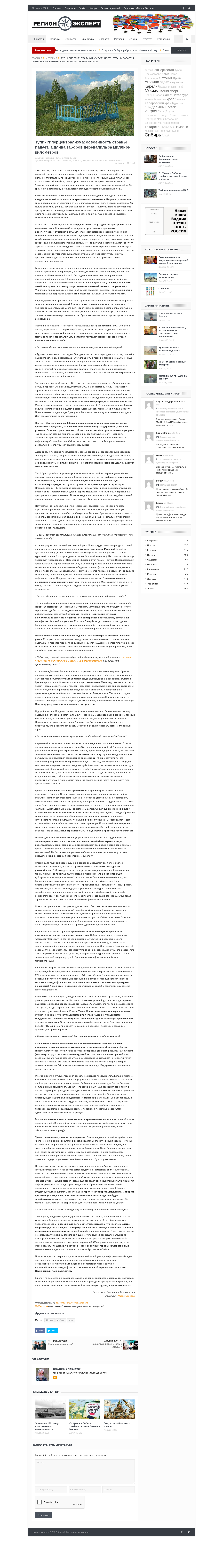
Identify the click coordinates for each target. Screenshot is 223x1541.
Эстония (166, 78)
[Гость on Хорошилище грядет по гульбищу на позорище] (149, 458)
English (82, 8)
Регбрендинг (164, 39)
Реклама (151, 574)
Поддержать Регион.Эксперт (139, 8)
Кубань (179, 70)
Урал (71, 1320)
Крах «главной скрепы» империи (172, 363)
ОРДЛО (164, 82)
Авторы (93, 8)
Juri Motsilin (163, 433)
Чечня (161, 119)
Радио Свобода (126, 1295)
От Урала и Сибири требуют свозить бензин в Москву (91, 50)
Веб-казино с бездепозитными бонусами (168, 158)
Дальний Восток (163, 107)
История (119, 39)
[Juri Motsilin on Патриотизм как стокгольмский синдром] (149, 436)
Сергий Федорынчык (168, 401)
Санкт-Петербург (175, 95)
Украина (152, 81)
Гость (159, 455)
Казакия (149, 131)
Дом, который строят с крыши (117, 1425)
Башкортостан (163, 70)
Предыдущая (59, 1340)
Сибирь (60, 1320)
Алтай (165, 135)
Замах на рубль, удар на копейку (173, 377)
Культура (147, 39)
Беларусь (163, 115)
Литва (173, 115)
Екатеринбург (163, 131)
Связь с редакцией (110, 8)
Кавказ (149, 99)
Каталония (171, 119)
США (148, 107)
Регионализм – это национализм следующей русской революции (173, 260)
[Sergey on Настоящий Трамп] (149, 483)
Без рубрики (153, 540)
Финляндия (151, 78)
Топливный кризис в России (171, 315)
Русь (159, 123)
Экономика (87, 39)
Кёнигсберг (169, 90)
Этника (133, 39)
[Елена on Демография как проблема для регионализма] (149, 506)
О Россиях (165, 288)
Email (132, 163)
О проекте (70, 8)
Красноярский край (171, 86)
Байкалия (168, 127)
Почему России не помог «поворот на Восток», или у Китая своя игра (172, 411)
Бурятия (177, 103)
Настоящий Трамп (168, 484)
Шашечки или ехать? (60, 1344)
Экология (104, 39)
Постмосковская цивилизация (168, 276)
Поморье (181, 127)
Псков (173, 74)
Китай (148, 70)
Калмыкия (159, 99)
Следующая (111, 1340)
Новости (39, 39)
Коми (165, 74)
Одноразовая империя (154, 50)
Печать (121, 163)
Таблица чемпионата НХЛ (173, 190)
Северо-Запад (153, 95)
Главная (57, 8)
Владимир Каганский (44, 158)
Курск (175, 131)
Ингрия (151, 110)
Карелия (152, 86)
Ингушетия (176, 82)
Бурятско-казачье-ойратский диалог (169, 349)
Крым (177, 78)
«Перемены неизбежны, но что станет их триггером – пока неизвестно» (172, 332)
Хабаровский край (158, 103)
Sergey (160, 480)
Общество (70, 39)
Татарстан (153, 126)
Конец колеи (130, 50)
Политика (54, 39)
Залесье (180, 99)
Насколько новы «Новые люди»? (106, 1345)
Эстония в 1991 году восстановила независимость (47, 1426)
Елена (159, 502)
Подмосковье (153, 74)
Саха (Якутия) (166, 111)
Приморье (151, 115)
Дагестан (150, 123)
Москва (49, 1320)
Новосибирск (171, 123)
